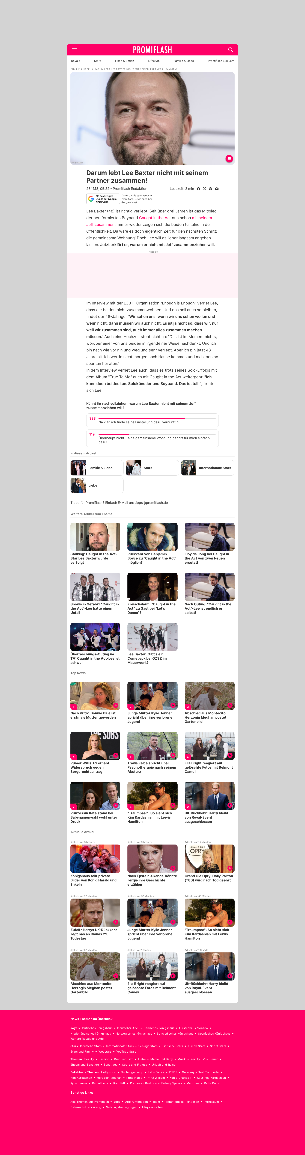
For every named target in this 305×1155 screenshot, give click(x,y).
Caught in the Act (155, 217)
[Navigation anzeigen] (74, 50)
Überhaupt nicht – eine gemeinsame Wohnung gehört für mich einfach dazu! (154, 440)
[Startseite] (152, 49)
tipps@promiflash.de (151, 503)
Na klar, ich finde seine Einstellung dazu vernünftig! (139, 422)
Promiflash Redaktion (130, 188)
